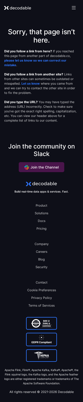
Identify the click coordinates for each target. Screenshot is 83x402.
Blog (41, 259)
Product (41, 205)
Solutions (41, 213)
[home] (17, 7)
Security (41, 267)
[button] (74, 8)
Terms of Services (41, 305)
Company (42, 244)
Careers (41, 252)
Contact (41, 282)
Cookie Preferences (41, 290)
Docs (41, 221)
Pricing (41, 228)
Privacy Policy (41, 298)
